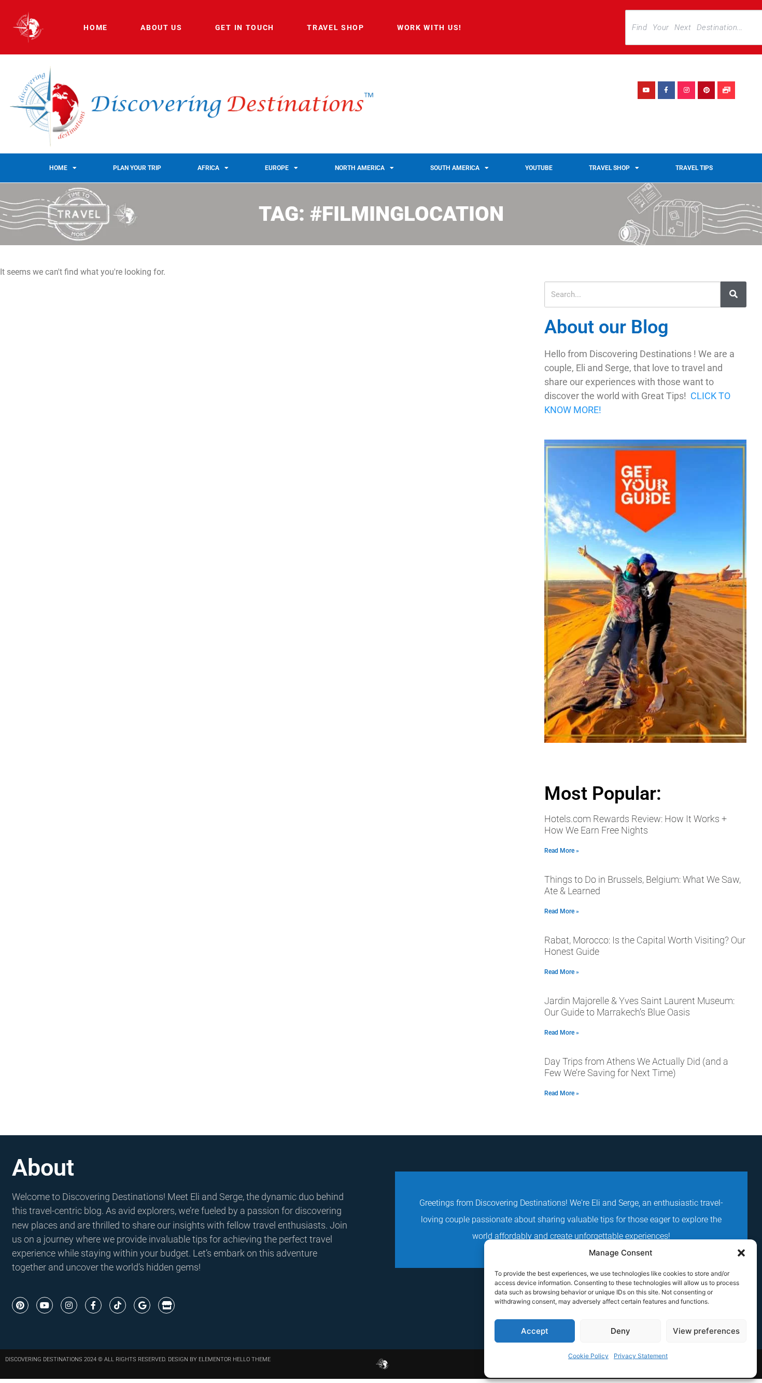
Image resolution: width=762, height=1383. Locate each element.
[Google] (142, 1305)
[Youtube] (646, 90)
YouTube (539, 168)
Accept (534, 1331)
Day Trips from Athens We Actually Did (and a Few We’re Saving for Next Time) (636, 1067)
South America (454, 168)
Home (95, 27)
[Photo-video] (726, 90)
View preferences (706, 1331)
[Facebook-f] (666, 90)
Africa (208, 168)
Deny (620, 1331)
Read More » (561, 850)
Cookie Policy (588, 1356)
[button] (741, 1253)
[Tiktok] (117, 1305)
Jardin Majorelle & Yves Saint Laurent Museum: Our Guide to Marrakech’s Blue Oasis (639, 1006)
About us (161, 27)
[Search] (733, 294)
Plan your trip (137, 168)
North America (360, 168)
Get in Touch (244, 27)
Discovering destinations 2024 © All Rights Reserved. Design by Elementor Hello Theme (138, 1359)
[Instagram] (686, 90)
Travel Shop (335, 27)
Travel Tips (694, 168)
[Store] (166, 1305)
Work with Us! (429, 27)
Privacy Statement (641, 1356)
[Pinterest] (706, 90)
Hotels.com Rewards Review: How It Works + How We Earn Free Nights (635, 824)
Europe (277, 168)
